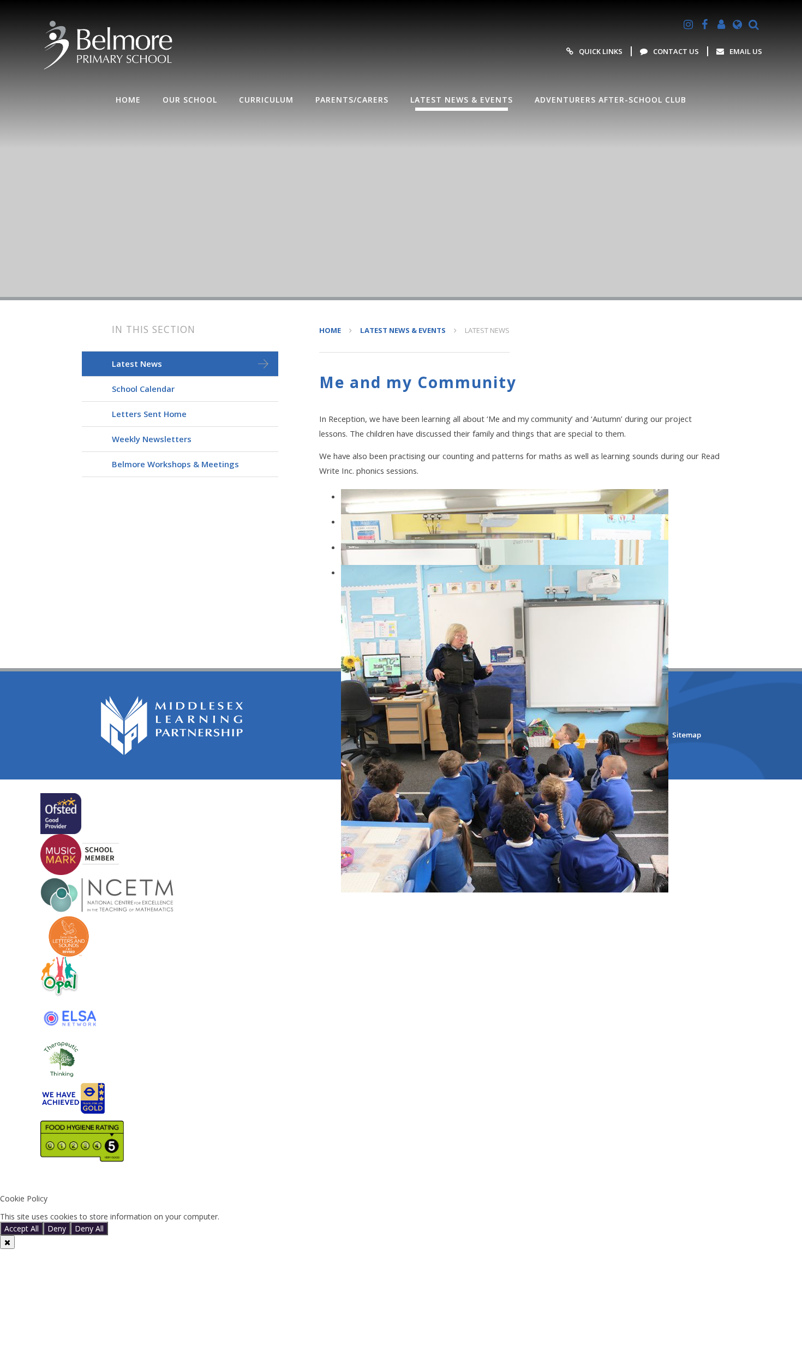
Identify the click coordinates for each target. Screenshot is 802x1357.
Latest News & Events (403, 330)
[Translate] (737, 24)
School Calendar (143, 388)
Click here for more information (277, 1216)
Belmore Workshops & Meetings (175, 464)
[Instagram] (688, 24)
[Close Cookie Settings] (7, 1242)
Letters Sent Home (149, 413)
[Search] (754, 24)
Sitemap (686, 735)
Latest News (487, 330)
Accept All (21, 1228)
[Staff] (721, 24)
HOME (330, 330)
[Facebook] (705, 24)
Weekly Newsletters (151, 438)
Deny (56, 1228)
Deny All (89, 1228)
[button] (401, 1180)
